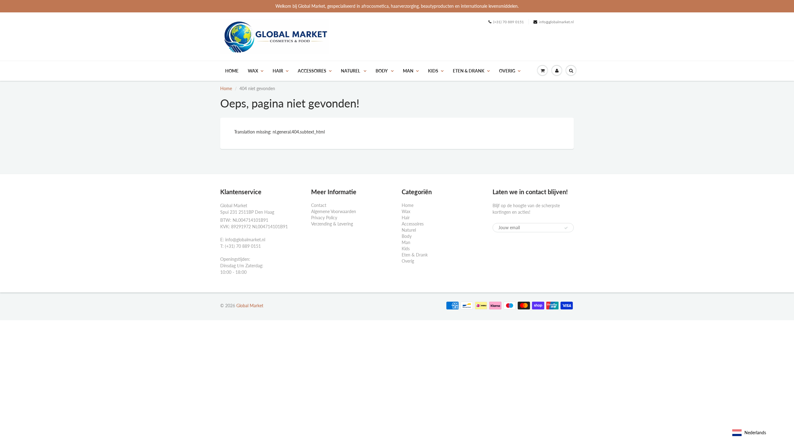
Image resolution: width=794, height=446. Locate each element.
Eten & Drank (468, 70)
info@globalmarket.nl (556, 22)
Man (408, 70)
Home (232, 70)
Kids (433, 70)
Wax (253, 70)
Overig (507, 70)
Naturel (351, 70)
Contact (318, 205)
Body (382, 70)
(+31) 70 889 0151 (508, 22)
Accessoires (312, 70)
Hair (278, 70)
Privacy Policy (324, 217)
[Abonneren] (566, 228)
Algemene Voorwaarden (333, 211)
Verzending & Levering (332, 223)
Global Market (249, 305)
